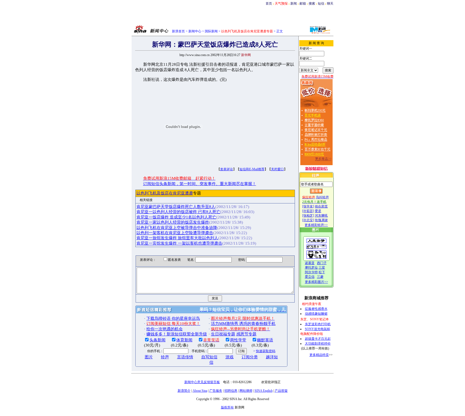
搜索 (312, 3)
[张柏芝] (308, 215)
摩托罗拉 (311, 267)
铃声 (165, 357)
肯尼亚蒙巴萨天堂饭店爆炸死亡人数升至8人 (175, 206)
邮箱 (303, 3)
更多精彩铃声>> (316, 225)
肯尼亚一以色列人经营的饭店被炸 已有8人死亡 (178, 212)
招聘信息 (230, 391)
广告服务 (215, 391)
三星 (322, 267)
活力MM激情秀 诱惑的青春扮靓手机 (243, 323)
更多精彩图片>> (316, 282)
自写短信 (209, 357)
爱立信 (310, 277)
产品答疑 (281, 391)
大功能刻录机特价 (318, 343)
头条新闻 (157, 340)
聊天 (330, 3)
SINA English (264, 391)
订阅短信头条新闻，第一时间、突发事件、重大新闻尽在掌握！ (199, 184)
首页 (269, 3)
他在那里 (321, 206)
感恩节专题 (246, 334)
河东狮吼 (321, 215)
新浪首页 (178, 31)
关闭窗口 (277, 169)
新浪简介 (184, 391)
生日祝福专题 (223, 334)
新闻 (293, 3)
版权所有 (227, 407)
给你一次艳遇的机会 (164, 329)
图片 (149, 357)
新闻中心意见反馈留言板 (202, 382)
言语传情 (185, 357)
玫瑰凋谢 (321, 220)
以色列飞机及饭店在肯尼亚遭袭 (164, 193)
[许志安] (308, 220)
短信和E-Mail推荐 (252, 169)
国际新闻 (211, 31)
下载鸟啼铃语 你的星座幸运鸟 (173, 318)
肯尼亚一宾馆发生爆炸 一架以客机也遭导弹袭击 (179, 243)
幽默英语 (265, 340)
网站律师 (245, 391)
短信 (321, 3)
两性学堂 (238, 340)
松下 (322, 272)
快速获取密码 (265, 351)
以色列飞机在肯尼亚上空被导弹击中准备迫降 (176, 228)
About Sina (200, 391)
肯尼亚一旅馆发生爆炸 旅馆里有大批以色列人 (177, 238)
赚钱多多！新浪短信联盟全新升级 (176, 334)
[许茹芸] (308, 211)
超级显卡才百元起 (318, 339)
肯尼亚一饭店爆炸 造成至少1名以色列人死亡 (176, 217)
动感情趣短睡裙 (316, 314)
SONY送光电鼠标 (317, 329)
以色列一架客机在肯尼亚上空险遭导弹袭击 (174, 233)
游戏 (230, 357)
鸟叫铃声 (322, 197)
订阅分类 (250, 357)
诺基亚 (310, 263)
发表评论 (226, 169)
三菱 (320, 277)
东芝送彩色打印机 (318, 324)
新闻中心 (194, 31)
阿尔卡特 (311, 272)
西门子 (322, 263)
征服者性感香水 (316, 309)
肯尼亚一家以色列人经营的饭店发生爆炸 (172, 222)
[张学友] (308, 206)
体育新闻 (184, 340)
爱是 (318, 211)
